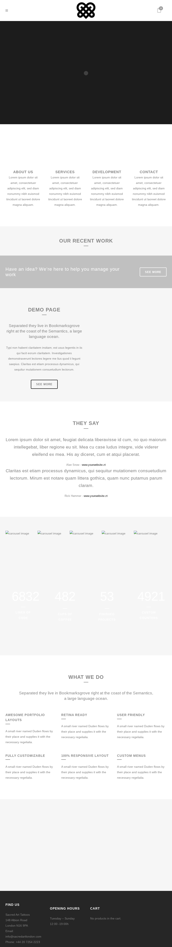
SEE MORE (153, 271)
